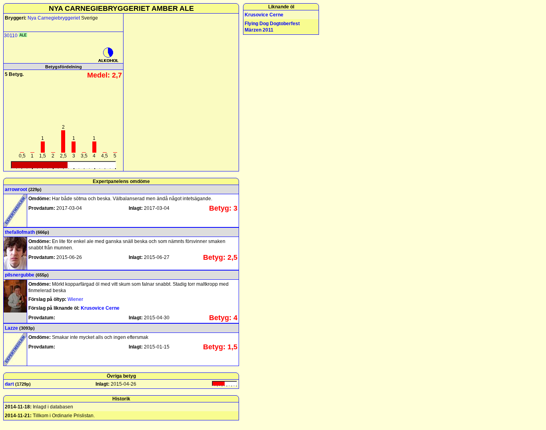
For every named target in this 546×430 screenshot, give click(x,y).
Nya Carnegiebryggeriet (54, 18)
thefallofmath (20, 232)
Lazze (11, 328)
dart (9, 384)
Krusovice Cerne (100, 308)
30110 (11, 35)
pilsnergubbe (19, 275)
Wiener (75, 299)
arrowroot (16, 189)
